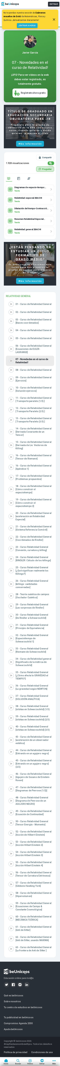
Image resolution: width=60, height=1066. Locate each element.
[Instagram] (20, 984)
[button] (30, 304)
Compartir (47, 157)
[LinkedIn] (26, 984)
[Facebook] (13, 984)
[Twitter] (6, 984)
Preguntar (47, 169)
